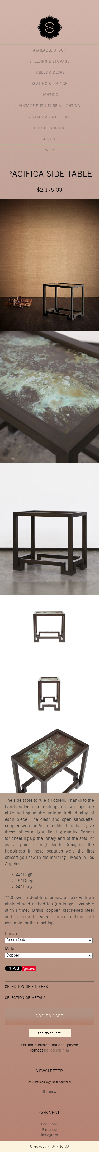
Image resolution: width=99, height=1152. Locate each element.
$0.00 (64, 1147)
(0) (52, 1147)
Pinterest (49, 1130)
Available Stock (49, 51)
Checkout (38, 1147)
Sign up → (49, 1092)
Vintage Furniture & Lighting (49, 106)
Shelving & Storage (50, 62)
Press (49, 151)
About (49, 139)
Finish (11, 934)
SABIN (49, 27)
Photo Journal (49, 128)
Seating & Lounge (50, 84)
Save (31, 969)
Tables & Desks (49, 73)
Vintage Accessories (49, 117)
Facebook (49, 1124)
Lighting (49, 95)
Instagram (49, 1135)
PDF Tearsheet (49, 1033)
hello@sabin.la (56, 1051)
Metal (10, 949)
